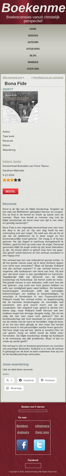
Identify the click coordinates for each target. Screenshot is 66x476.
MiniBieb (33, 62)
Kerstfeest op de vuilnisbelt (48, 77)
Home (33, 29)
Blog (33, 55)
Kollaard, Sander (12, 161)
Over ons (33, 69)
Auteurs (33, 42)
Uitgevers (33, 49)
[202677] (20, 121)
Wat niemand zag (12, 77)
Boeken (33, 35)
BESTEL (10, 191)
